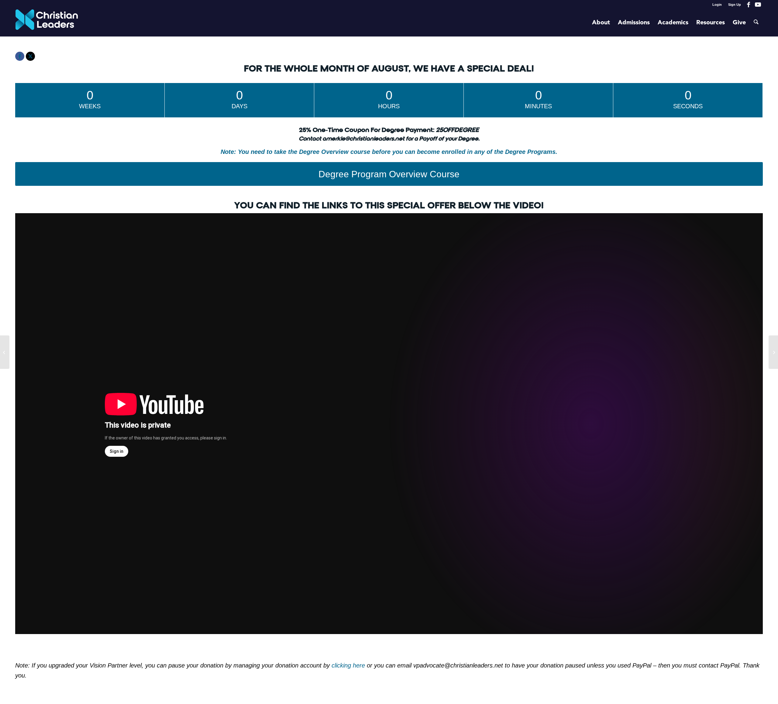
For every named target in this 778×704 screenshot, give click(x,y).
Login (717, 4)
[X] (30, 56)
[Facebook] (19, 56)
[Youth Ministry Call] (773, 352)
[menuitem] (717, 4)
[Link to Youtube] (758, 4)
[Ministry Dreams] (4, 352)
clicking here (349, 665)
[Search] (756, 22)
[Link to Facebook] (748, 4)
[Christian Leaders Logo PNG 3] (46, 22)
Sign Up (734, 4)
